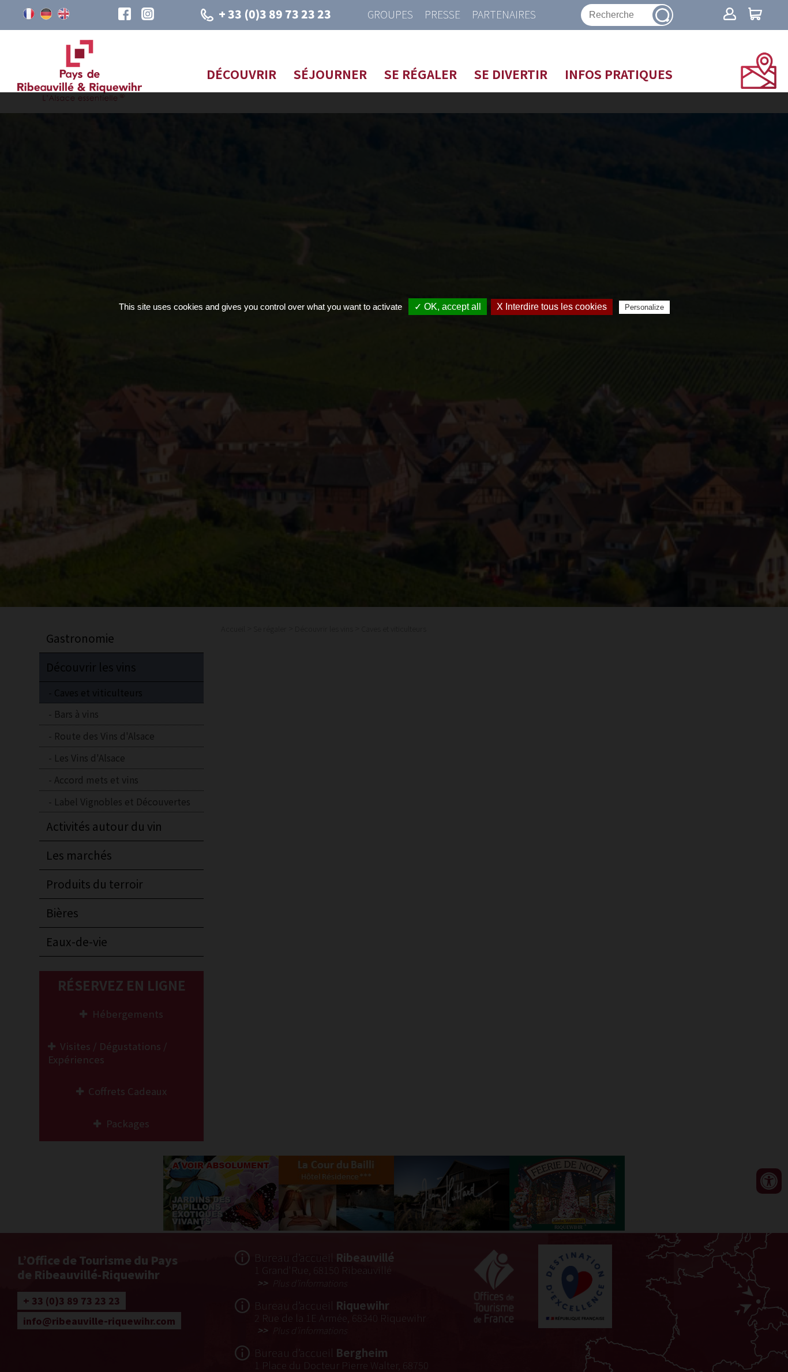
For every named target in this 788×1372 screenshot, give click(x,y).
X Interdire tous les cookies (552, 307)
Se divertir (510, 74)
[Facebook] (124, 15)
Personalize (644, 307)
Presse (442, 14)
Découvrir (241, 74)
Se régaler (420, 74)
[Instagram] (147, 15)
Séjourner (330, 74)
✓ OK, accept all (447, 307)
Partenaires (504, 14)
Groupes (390, 14)
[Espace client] (729, 15)
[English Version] (63, 13)
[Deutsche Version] (46, 13)
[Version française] (28, 13)
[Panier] (755, 15)
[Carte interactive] (758, 85)
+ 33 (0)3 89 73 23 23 (275, 14)
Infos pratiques (619, 74)
